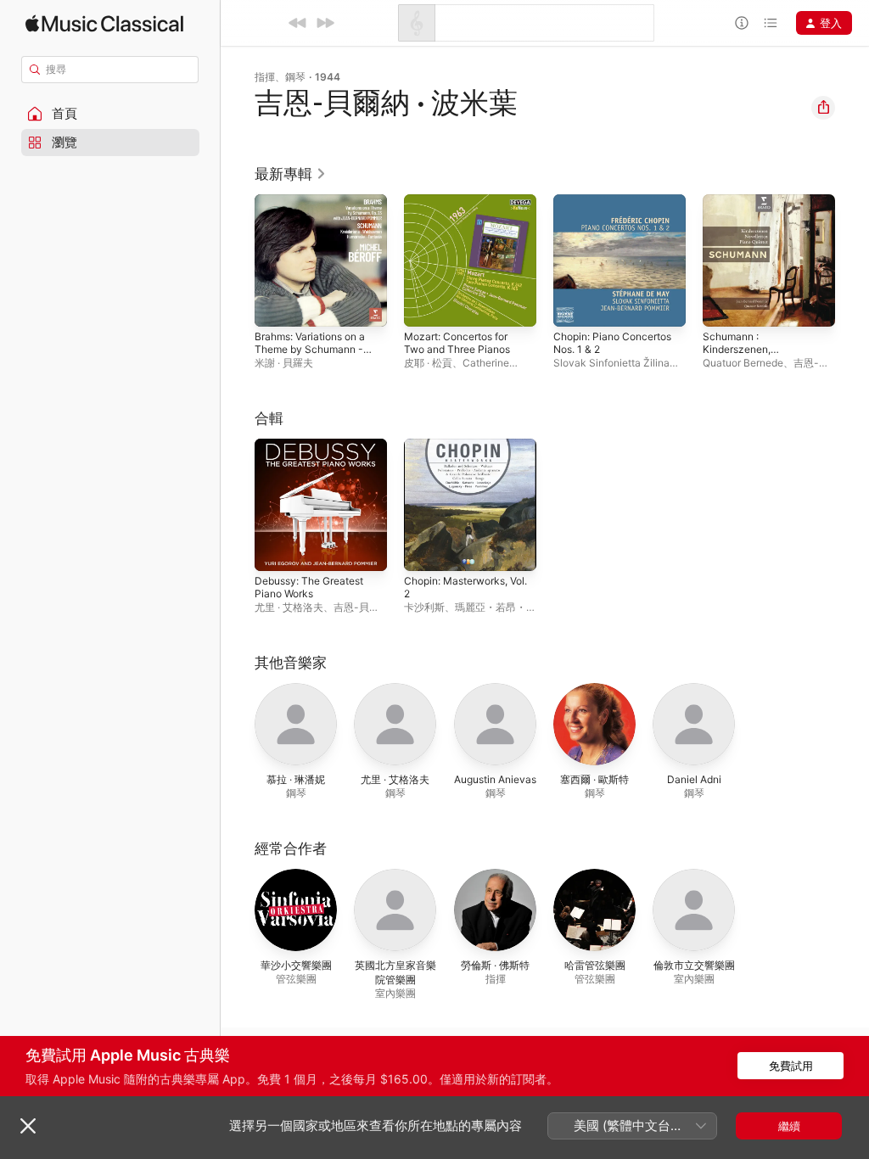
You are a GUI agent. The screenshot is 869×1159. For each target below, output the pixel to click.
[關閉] (28, 1126)
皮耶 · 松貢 (428, 362)
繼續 (789, 1126)
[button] (110, 113)
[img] (104, 23)
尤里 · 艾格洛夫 (289, 607)
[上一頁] (237, 260)
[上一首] (297, 22)
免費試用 (791, 1065)
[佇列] (770, 23)
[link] (291, 174)
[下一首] (325, 22)
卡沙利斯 (424, 607)
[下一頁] (852, 260)
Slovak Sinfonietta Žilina (611, 362)
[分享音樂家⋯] (823, 108)
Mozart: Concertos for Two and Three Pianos (457, 343)
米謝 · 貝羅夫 (284, 362)
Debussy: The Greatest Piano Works (309, 587)
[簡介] (741, 23)
